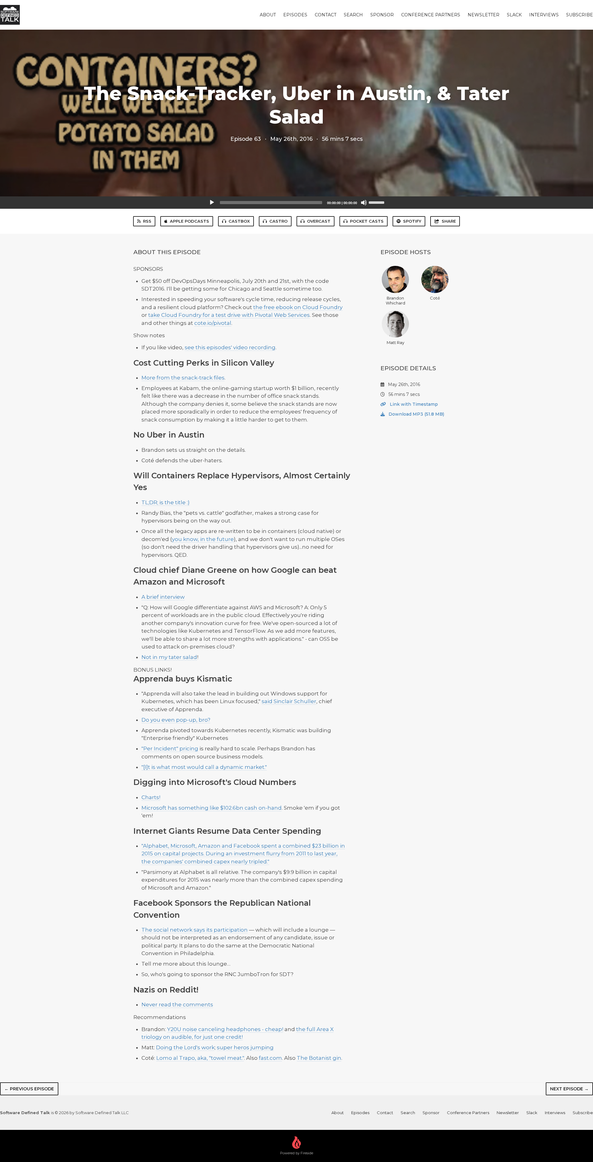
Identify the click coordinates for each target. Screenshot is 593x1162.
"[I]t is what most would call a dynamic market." (204, 767)
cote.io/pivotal (212, 323)
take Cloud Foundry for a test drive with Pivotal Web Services (229, 315)
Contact (325, 15)
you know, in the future (203, 539)
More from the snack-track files (183, 378)
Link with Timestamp (413, 404)
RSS (147, 221)
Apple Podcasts (189, 221)
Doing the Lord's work (185, 1047)
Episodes (295, 15)
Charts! (150, 797)
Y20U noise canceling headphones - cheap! (225, 1029)
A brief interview (163, 597)
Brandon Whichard (395, 300)
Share (449, 221)
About (268, 15)
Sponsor (382, 15)
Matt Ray (395, 342)
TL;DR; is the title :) (165, 502)
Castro (278, 221)
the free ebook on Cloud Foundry (298, 307)
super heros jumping (245, 1047)
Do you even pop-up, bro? (175, 720)
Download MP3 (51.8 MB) (415, 414)
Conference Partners (430, 15)
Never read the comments (177, 1004)
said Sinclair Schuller (289, 701)
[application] (296, 202)
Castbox (239, 221)
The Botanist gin (319, 1058)
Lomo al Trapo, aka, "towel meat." (200, 1058)
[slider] (377, 202)
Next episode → (569, 1089)
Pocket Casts (367, 221)
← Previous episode (29, 1089)
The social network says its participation (194, 930)
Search (353, 15)
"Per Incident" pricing (169, 748)
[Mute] (364, 202)
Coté (435, 298)
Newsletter (483, 15)
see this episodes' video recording (230, 347)
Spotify (412, 221)
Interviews (544, 15)
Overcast (318, 221)
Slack (514, 15)
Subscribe (579, 15)
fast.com (270, 1058)
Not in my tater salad (169, 657)
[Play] (212, 202)
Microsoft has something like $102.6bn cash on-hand (211, 808)
